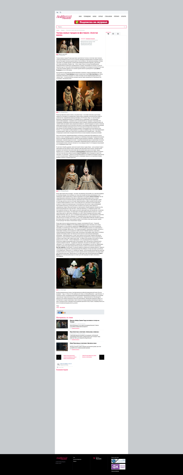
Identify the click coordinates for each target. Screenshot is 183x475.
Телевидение (87, 16)
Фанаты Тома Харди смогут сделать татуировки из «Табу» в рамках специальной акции (69, 357)
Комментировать (75, 328)
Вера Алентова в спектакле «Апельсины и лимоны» (84, 332)
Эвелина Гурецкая (90, 38)
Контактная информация (77, 459)
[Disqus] (80, 390)
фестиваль (62, 307)
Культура (123, 16)
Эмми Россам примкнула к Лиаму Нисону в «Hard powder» (89, 356)
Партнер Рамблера (115, 471)
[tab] (108, 33)
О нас (74, 457)
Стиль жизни (108, 16)
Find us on (98, 458)
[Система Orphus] (64, 368)
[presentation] (108, 33)
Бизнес (95, 16)
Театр (57, 307)
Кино (80, 16)
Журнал (101, 16)
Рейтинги (116, 16)
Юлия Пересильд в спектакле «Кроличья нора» (83, 343)
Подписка (74, 461)
